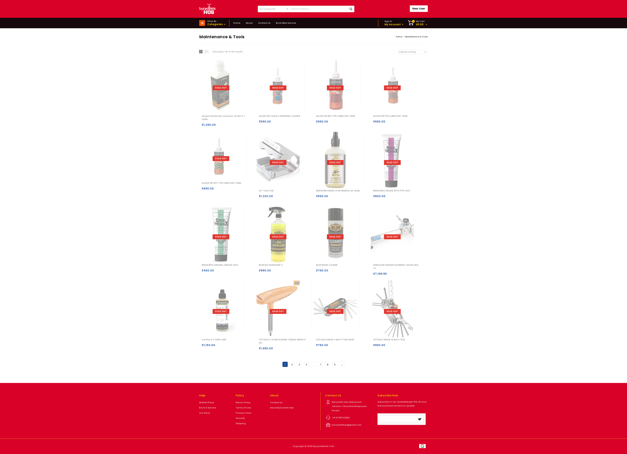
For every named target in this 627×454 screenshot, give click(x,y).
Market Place (206, 402)
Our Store (204, 412)
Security (240, 418)
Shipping (241, 423)
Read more (205, 126)
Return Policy (243, 402)
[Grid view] (201, 52)
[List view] (207, 52)
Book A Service (207, 407)
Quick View (211, 126)
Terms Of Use (243, 407)
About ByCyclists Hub (282, 407)
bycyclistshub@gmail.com (347, 424)
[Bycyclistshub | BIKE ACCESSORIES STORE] (207, 9)
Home (236, 22)
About (249, 22)
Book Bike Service (286, 22)
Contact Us (264, 22)
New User (418, 8)
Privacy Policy (243, 412)
